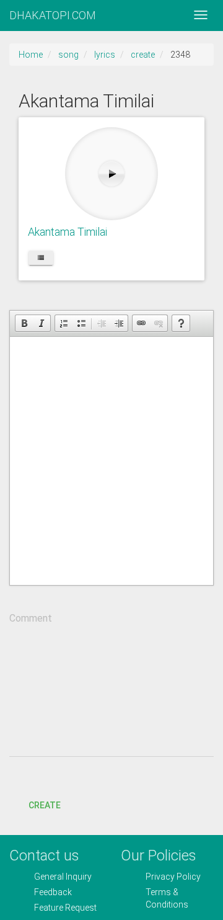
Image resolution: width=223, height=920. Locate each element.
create (143, 55)
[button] (24, 323)
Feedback (53, 892)
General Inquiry (63, 877)
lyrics (104, 55)
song (68, 55)
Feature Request (65, 908)
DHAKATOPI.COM (52, 15)
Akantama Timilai (67, 231)
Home (31, 55)
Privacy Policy (173, 877)
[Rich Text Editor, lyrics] (111, 461)
